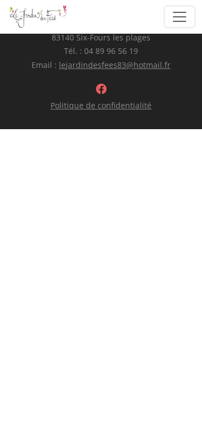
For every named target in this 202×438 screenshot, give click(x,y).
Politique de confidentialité (101, 105)
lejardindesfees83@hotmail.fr (115, 65)
